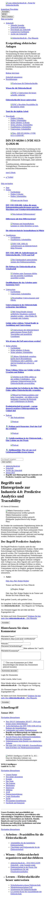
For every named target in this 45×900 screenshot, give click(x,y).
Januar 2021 (10, 473)
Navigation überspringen (10, 717)
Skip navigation (7, 19)
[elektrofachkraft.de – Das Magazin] (24, 38)
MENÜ (4, 14)
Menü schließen (7, 17)
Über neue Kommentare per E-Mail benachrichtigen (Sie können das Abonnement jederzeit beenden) (20, 665)
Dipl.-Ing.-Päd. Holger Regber (17, 581)
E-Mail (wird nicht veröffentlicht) (18, 639)
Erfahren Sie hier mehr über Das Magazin (21, 617)
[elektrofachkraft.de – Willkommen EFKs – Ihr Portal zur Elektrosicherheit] (22, 5)
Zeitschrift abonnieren (14, 77)
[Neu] (25, 135)
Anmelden (5, 12)
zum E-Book (10, 173)
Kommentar (10, 651)
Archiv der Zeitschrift (14, 470)
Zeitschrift (9, 468)
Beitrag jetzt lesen (12, 73)
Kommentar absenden (9, 671)
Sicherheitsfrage (11, 646)
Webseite (4, 644)
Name (8, 636)
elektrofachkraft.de (13, 466)
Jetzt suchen (6, 462)
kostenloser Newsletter (9, 9)
